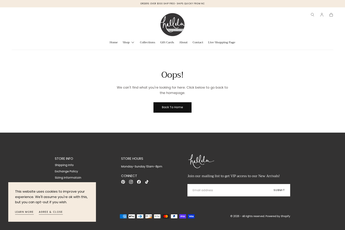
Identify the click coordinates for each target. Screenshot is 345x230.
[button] (312, 15)
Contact (198, 43)
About (183, 43)
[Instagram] (131, 182)
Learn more (24, 212)
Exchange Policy (66, 171)
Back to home (172, 107)
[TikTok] (147, 182)
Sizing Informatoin (68, 178)
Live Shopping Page (221, 43)
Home (114, 43)
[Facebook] (139, 182)
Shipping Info (64, 165)
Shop (126, 43)
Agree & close (51, 212)
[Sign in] (322, 15)
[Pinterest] (123, 182)
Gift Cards (167, 43)
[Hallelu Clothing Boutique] (201, 161)
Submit (279, 190)
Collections (147, 43)
